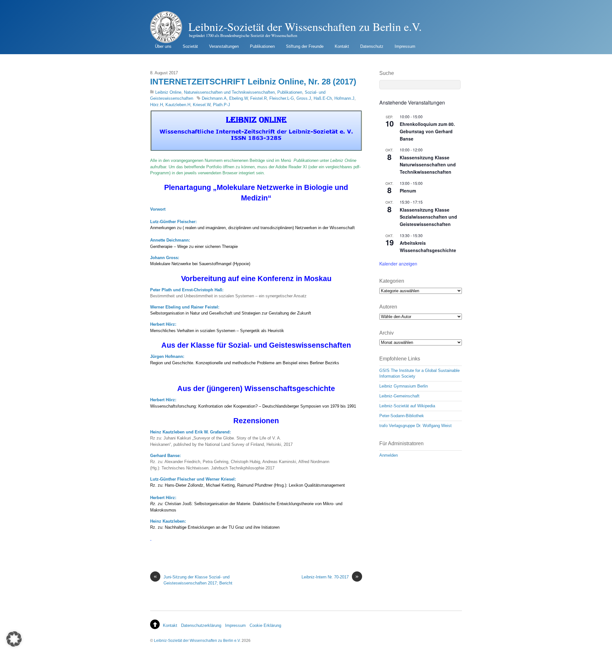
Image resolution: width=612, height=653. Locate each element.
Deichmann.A (214, 98)
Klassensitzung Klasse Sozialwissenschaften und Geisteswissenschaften (428, 217)
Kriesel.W (201, 104)
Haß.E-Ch (323, 98)
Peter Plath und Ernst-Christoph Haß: (186, 289)
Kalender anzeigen (398, 263)
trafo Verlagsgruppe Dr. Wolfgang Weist (415, 425)
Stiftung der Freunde (305, 46)
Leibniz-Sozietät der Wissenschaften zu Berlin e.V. (197, 640)
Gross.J (303, 98)
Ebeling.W (238, 98)
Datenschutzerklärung (201, 625)
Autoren (388, 306)
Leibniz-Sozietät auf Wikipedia (407, 405)
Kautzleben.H (177, 104)
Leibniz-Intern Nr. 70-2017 (330, 576)
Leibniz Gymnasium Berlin (403, 386)
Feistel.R (258, 98)
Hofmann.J (344, 98)
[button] (14, 639)
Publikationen (262, 46)
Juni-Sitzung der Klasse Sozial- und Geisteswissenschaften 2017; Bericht (193, 579)
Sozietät (190, 46)
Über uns (163, 46)
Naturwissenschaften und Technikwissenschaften (229, 92)
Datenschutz (371, 46)
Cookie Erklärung (265, 625)
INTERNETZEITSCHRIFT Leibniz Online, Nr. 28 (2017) (253, 81)
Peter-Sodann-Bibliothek (401, 415)
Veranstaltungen (224, 46)
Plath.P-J (221, 104)
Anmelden (388, 455)
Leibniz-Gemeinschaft (399, 396)
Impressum (405, 46)
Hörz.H (156, 104)
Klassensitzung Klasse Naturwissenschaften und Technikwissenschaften (428, 164)
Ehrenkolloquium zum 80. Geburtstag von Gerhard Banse (427, 131)
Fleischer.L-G (281, 98)
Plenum (408, 190)
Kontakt (342, 46)
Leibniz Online (168, 92)
